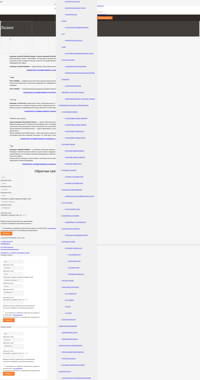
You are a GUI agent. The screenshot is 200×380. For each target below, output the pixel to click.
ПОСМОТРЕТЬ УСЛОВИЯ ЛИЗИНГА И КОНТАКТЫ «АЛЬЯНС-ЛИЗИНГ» (46, 164)
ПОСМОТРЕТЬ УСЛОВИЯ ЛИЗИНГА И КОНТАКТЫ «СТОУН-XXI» (46, 111)
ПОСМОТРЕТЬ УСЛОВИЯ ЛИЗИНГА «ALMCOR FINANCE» (46, 70)
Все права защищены (7, 247)
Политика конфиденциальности (10, 249)
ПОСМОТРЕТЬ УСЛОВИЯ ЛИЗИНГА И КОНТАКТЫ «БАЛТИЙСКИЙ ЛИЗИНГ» (46, 139)
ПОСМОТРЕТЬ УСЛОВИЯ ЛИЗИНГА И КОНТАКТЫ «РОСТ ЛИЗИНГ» (46, 92)
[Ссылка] (16, 53)
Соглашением (52, 228)
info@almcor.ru (99, 6)
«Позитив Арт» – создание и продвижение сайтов (15, 252)
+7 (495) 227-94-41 (7, 241)
